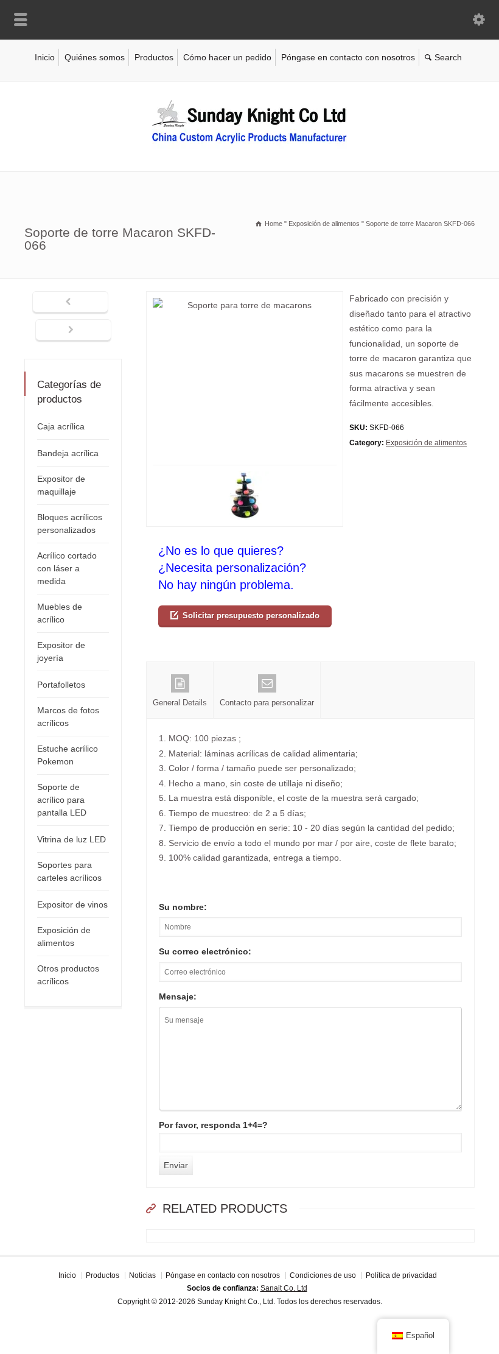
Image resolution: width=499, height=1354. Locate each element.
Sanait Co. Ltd (283, 1288)
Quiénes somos (95, 57)
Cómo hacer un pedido (227, 57)
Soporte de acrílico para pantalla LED (61, 799)
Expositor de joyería (61, 651)
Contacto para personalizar (267, 702)
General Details (180, 702)
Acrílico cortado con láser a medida (67, 568)
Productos (153, 57)
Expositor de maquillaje (61, 485)
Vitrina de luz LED (71, 839)
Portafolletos (61, 684)
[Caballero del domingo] (249, 145)
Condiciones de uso (323, 1275)
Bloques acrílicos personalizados (69, 523)
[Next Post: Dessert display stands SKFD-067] (73, 330)
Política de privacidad (401, 1275)
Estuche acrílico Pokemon (67, 755)
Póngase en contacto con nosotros (348, 57)
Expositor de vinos (72, 904)
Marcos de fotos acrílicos (68, 716)
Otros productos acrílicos (68, 975)
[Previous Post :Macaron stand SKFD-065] (70, 302)
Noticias (142, 1275)
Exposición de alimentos (426, 443)
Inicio (45, 57)
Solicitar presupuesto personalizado (251, 615)
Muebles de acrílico (59, 613)
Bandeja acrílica (68, 453)
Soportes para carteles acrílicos (69, 871)
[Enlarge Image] (245, 298)
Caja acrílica (61, 426)
